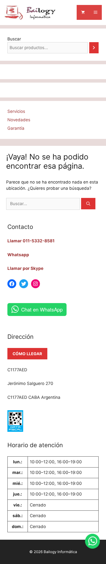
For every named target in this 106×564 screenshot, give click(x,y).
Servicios (16, 111)
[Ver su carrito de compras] (83, 12)
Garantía (15, 128)
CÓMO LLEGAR (27, 353)
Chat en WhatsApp (42, 309)
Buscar (14, 38)
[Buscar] (88, 203)
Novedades (18, 119)
